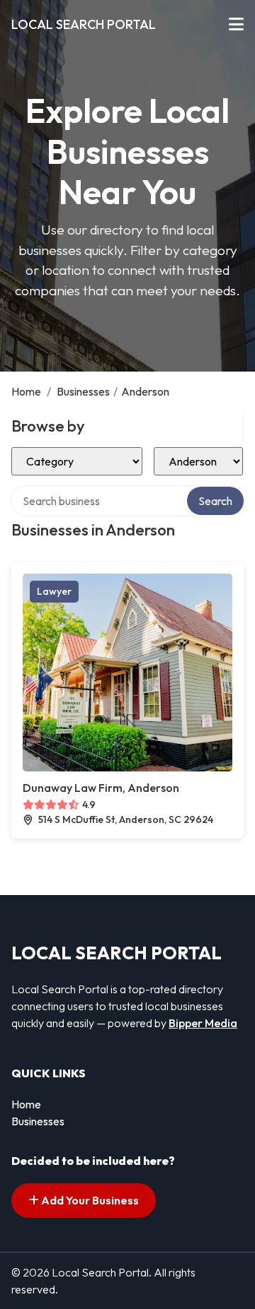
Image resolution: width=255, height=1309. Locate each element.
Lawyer (54, 591)
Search (215, 501)
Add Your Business (89, 1200)
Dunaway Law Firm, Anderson (101, 788)
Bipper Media (203, 1023)
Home (26, 391)
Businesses (83, 391)
